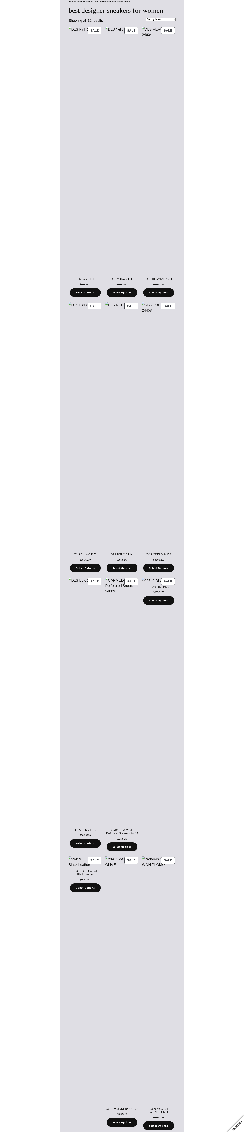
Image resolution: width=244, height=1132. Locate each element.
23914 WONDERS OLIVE (122, 1108)
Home (72, 1)
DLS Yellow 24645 (122, 279)
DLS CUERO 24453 (158, 554)
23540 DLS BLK (159, 587)
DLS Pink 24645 (85, 279)
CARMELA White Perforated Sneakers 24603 (122, 831)
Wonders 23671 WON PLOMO (158, 1110)
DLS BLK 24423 (85, 830)
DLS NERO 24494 (122, 554)
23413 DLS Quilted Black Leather (85, 872)
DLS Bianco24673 (85, 554)
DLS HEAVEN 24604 (159, 279)
